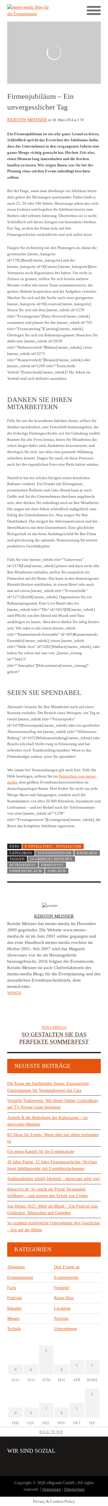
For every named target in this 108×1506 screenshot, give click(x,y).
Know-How (87, 853)
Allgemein (16, 1267)
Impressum (51, 1489)
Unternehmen (65, 1328)
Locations (62, 1308)
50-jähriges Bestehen (51, 859)
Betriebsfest (22, 865)
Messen (13, 1318)
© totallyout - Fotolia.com (53, 846)
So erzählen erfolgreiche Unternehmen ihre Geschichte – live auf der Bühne (53, 1226)
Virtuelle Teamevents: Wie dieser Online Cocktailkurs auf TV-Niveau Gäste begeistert (52, 1103)
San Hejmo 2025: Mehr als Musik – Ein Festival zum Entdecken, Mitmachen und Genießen (52, 1209)
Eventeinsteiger (54, 853)
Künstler (14, 1308)
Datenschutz (74, 1489)
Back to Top (51, 1432)
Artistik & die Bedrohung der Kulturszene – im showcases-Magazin (47, 1121)
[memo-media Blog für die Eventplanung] (30, 11)
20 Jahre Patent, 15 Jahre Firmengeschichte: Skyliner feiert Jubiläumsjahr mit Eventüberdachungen (52, 1165)
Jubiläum (56, 871)
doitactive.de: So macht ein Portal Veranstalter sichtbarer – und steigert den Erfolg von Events (47, 1192)
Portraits (61, 1318)
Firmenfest (52, 865)
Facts (11, 1287)
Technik (14, 1328)
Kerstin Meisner (27, 119)
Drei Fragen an (67, 1267)
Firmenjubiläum (26, 871)
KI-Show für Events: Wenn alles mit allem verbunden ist (53, 1138)
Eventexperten (66, 1277)
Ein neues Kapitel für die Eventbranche (40, 1151)
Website (14, 993)
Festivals (14, 1298)
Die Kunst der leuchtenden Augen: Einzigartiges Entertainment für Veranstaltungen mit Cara (48, 1086)
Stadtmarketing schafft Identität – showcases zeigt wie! (53, 1178)
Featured (61, 1287)
